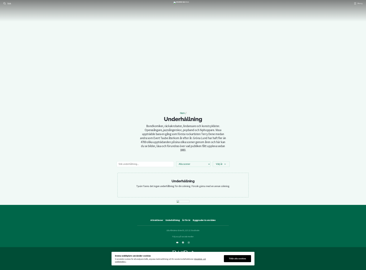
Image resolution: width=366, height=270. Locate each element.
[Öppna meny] (358, 3)
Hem (182, 113)
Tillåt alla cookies (237, 259)
